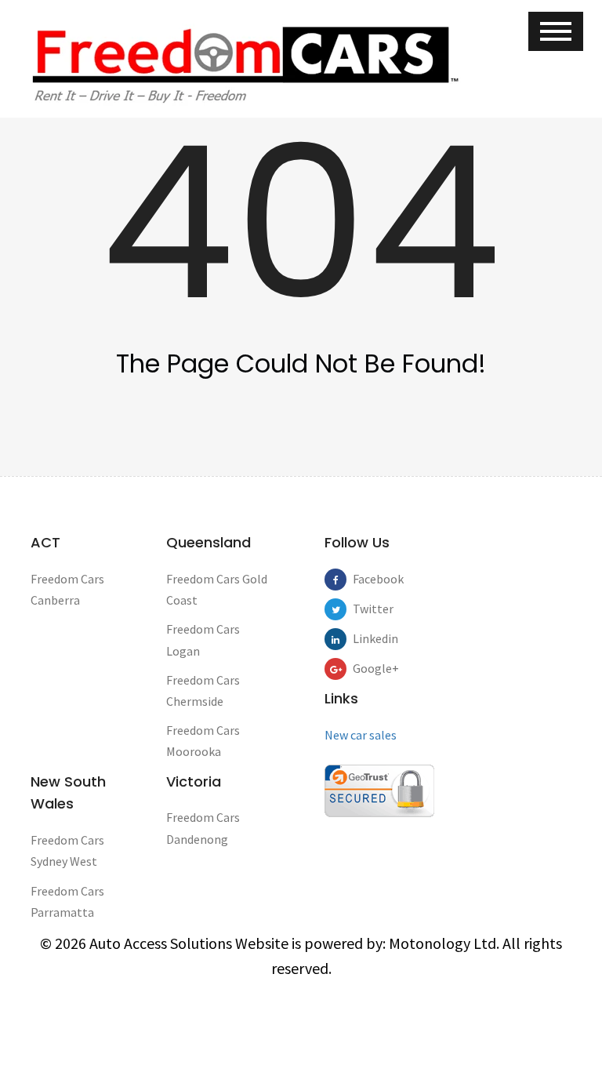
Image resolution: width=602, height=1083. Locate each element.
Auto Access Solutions (162, 943)
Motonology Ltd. (444, 943)
